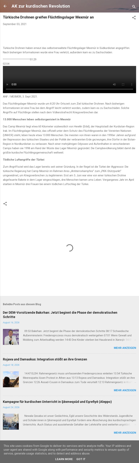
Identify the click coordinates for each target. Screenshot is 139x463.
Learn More (64, 459)
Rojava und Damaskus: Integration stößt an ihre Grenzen (45, 359)
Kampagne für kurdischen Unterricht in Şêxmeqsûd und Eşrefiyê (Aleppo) (57, 402)
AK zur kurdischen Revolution (41, 6)
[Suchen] (134, 7)
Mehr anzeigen (125, 348)
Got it (80, 459)
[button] (134, 18)
